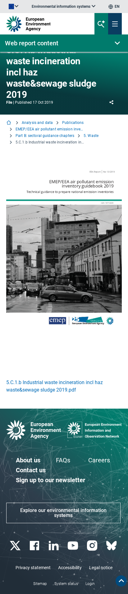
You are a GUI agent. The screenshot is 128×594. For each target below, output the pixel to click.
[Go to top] (121, 581)
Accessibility (70, 567)
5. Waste (91, 136)
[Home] (9, 123)
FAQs (63, 460)
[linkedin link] (54, 545)
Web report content (31, 43)
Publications (73, 122)
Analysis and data (37, 122)
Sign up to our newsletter (50, 480)
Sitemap (40, 584)
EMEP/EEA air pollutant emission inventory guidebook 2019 (50, 129)
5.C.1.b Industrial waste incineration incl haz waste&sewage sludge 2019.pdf (54, 386)
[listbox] (63, 6)
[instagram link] (93, 545)
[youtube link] (73, 545)
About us (28, 460)
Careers (99, 460)
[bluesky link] (112, 545)
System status (66, 584)
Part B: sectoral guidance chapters (45, 136)
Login (90, 584)
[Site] (43, 24)
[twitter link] (16, 545)
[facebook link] (35, 545)
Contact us (31, 470)
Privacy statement (33, 567)
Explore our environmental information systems (63, 512)
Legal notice (100, 567)
